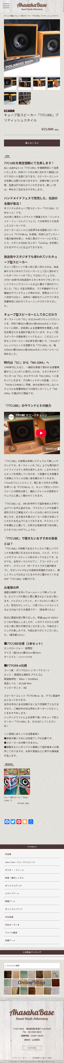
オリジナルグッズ (13, 885)
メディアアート (12, 893)
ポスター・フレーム (14, 870)
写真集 (8, 854)
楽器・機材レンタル (14, 878)
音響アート (9, 111)
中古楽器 (9, 917)
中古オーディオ (12, 925)
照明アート (10, 901)
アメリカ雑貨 (11, 932)
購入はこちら (32, 143)
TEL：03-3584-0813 (32, 1032)
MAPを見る (32, 1048)
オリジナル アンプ (13, 909)
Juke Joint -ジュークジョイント (20, 862)
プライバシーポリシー (21, 1058)
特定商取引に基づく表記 (42, 1058)
